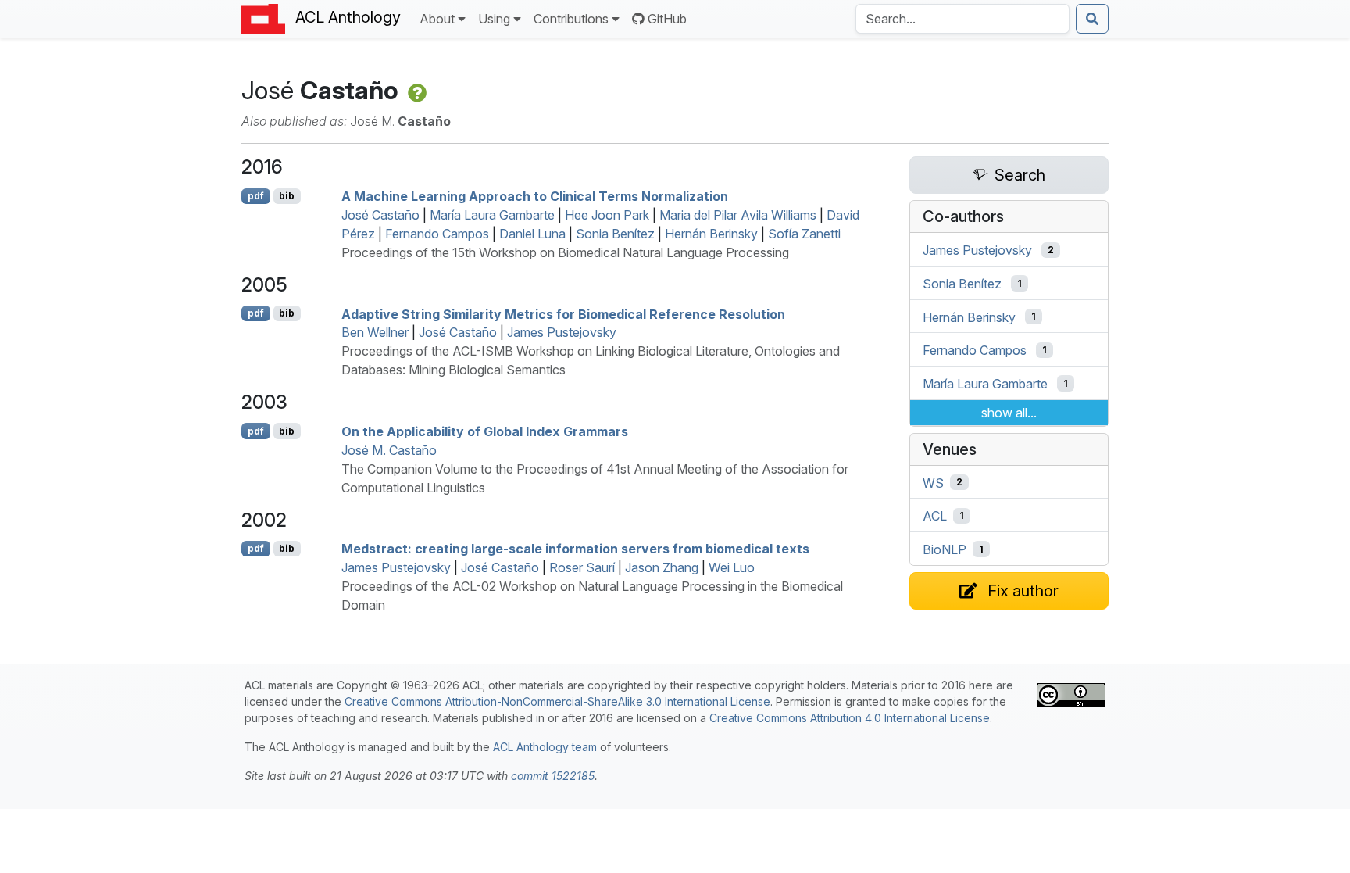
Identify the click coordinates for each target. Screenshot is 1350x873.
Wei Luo (732, 567)
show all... (1009, 412)
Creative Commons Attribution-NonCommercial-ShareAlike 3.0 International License (557, 701)
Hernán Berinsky (711, 234)
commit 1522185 (553, 775)
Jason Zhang (661, 567)
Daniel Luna (532, 234)
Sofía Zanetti (804, 234)
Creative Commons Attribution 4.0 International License (849, 718)
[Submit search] (1092, 19)
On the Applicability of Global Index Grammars (484, 431)
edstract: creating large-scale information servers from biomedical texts (575, 548)
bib (287, 196)
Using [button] (494, 19)
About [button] (437, 19)
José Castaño (380, 215)
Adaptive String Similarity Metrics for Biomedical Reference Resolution (563, 313)
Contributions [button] (571, 19)
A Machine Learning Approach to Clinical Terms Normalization (534, 196)
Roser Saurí (582, 567)
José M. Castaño (389, 450)
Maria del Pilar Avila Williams (737, 215)
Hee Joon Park (607, 215)
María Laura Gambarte (492, 215)
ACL (935, 516)
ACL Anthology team (545, 746)
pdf (256, 196)
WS (933, 482)
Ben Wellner (375, 332)
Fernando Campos (437, 234)
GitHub (667, 19)
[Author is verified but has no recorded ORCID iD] (416, 90)
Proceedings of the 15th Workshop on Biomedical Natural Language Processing (565, 252)
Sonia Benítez (615, 234)
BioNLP (944, 549)
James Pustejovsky (561, 332)
